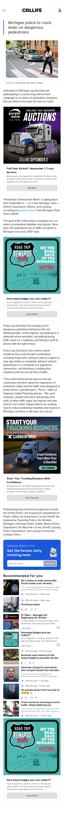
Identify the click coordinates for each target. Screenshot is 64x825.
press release (28, 210)
